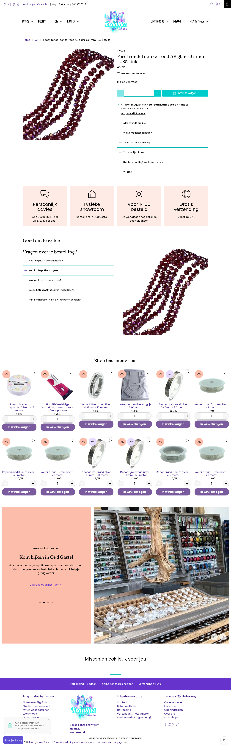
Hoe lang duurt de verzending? (46, 260)
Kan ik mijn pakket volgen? (43, 270)
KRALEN (71, 21)
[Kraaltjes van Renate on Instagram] (10, 5)
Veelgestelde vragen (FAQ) (134, 716)
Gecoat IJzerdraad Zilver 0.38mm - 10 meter (96, 406)
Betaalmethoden (127, 705)
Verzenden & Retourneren (133, 713)
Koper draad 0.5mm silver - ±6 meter (19, 473)
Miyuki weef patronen (36, 709)
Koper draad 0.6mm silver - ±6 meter (212, 473)
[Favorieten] (221, 4)
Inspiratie (170, 705)
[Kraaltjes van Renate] (115, 21)
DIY (56, 21)
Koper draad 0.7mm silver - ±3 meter (58, 473)
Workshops (29, 4)
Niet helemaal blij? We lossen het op (143, 162)
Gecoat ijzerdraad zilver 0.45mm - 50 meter (173, 406)
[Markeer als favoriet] (33, 373)
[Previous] (214, 636)
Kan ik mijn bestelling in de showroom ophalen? (55, 299)
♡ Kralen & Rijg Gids (35, 701)
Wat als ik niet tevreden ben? (45, 280)
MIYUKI (177, 21)
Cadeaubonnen (173, 701)
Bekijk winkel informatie (133, 113)
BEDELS (42, 21)
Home (26, 40)
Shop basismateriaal (115, 360)
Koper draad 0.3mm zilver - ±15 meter (173, 473)
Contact (122, 701)
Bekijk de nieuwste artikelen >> (46, 584)
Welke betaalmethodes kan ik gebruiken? (51, 290)
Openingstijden (173, 709)
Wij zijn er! (128, 171)
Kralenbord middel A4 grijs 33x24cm (134, 406)
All (36, 40)
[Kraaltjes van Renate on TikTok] (19, 5)
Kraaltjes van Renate (40, 741)
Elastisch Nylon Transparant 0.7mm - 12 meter (19, 407)
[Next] (222, 636)
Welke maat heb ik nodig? (137, 132)
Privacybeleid (61, 741)
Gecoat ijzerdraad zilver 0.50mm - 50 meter (96, 473)
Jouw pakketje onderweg (137, 142)
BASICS (25, 21)
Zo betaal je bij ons (133, 152)
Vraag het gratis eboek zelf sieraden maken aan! (115, 738)
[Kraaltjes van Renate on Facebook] (5, 5)
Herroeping (124, 709)
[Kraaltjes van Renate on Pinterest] (14, 5)
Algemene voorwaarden (82, 741)
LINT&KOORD (157, 21)
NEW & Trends (197, 21)
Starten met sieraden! (36, 705)
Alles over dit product (135, 123)
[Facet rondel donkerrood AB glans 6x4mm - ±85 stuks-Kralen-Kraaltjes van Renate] (68, 94)
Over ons (169, 713)
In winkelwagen (19, 427)
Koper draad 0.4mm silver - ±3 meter (212, 406)
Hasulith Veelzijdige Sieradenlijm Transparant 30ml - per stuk (57, 407)
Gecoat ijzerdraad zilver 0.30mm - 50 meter (134, 473)
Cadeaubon (43, 4)
